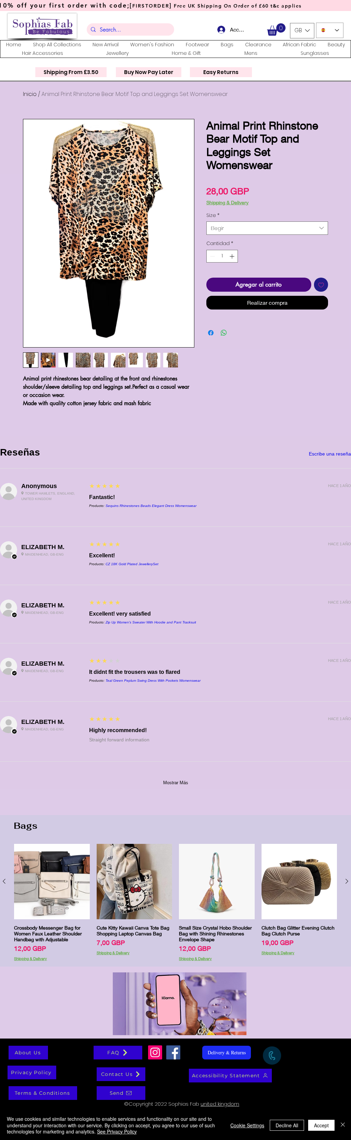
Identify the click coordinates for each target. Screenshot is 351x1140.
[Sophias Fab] (155, 1052)
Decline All (287, 1125)
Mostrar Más (175, 782)
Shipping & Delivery (227, 202)
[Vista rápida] (52, 882)
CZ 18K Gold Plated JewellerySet (132, 564)
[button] (276, 29)
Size (212, 226)
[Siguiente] (347, 881)
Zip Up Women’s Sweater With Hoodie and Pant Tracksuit (151, 622)
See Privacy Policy (117, 1131)
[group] (175, 902)
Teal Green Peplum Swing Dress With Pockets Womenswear (153, 680)
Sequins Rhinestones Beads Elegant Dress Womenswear (151, 506)
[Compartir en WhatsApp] (224, 344)
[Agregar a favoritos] (321, 296)
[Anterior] (4, 881)
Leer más (297, 213)
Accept (321, 1125)
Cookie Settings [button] (247, 1125)
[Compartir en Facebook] (211, 344)
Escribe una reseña (330, 453)
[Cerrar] (343, 1125)
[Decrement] (211, 267)
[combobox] (267, 239)
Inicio (30, 94)
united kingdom (220, 1103)
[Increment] (232, 267)
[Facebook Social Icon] (173, 1052)
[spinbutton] (222, 267)
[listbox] (302, 30)
